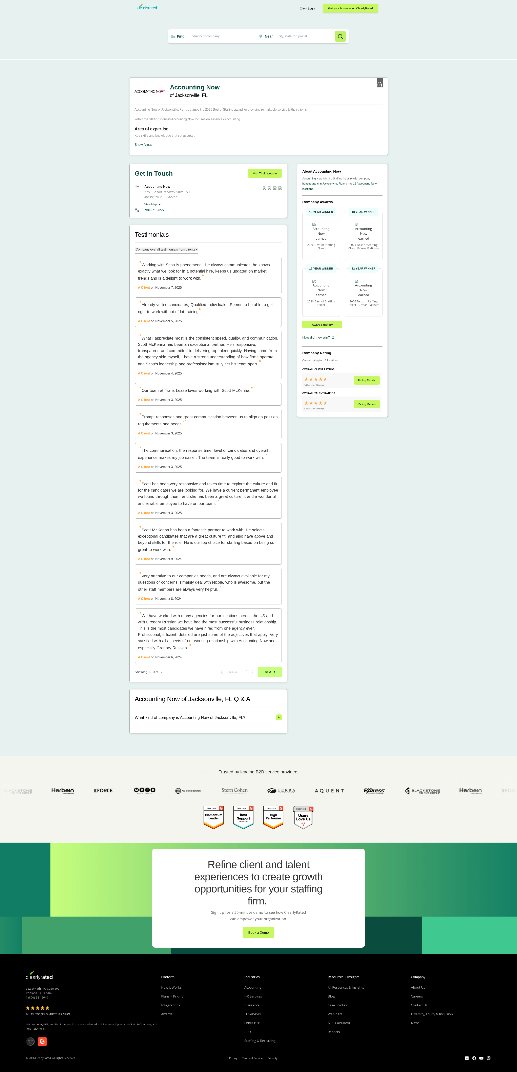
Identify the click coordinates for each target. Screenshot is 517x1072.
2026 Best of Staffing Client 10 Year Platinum (363, 246)
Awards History (322, 324)
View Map (150, 204)
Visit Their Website (265, 173)
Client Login (307, 8)
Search (340, 36)
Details (367, 380)
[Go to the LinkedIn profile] (466, 1058)
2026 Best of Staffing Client (321, 246)
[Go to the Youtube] (474, 1058)
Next (268, 671)
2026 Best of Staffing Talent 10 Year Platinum (363, 303)
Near (269, 36)
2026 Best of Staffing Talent (321, 303)
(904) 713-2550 (155, 210)
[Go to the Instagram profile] (488, 1058)
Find (181, 36)
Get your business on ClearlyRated (350, 8)
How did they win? (316, 337)
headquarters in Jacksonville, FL (322, 183)
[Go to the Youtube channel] (481, 1058)
